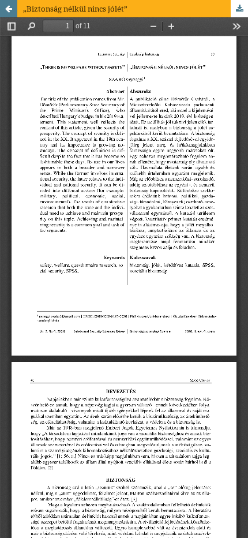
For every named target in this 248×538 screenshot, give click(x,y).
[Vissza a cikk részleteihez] (8, 8)
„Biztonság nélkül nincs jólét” (75, 8)
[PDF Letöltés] (239, 8)
